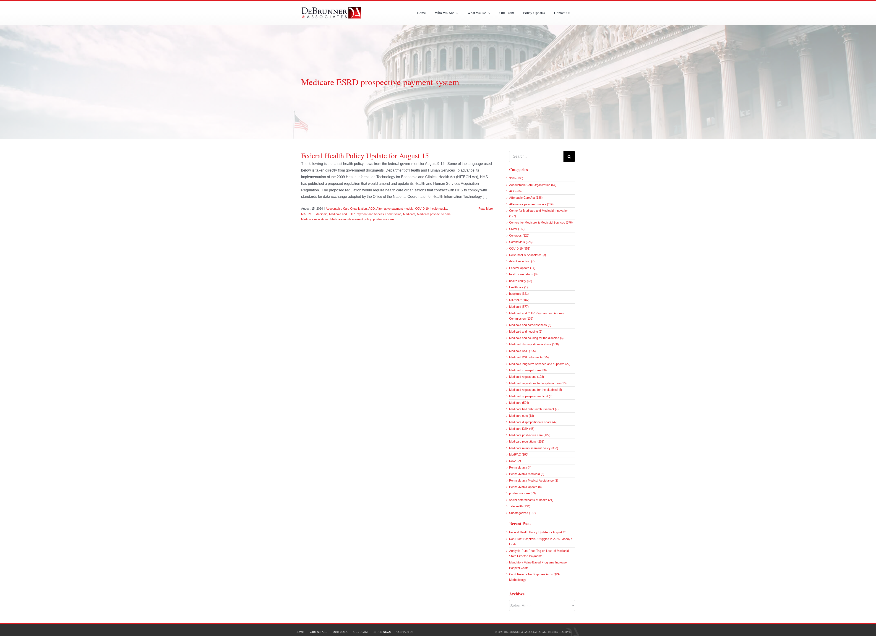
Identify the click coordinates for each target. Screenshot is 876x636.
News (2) (515, 461)
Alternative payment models (394, 208)
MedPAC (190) (518, 454)
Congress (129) (519, 235)
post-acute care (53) (522, 493)
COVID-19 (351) (519, 248)
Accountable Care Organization (346, 208)
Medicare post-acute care (434, 214)
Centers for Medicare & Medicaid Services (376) (541, 222)
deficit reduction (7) (521, 261)
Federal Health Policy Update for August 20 (537, 532)
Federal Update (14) (522, 268)
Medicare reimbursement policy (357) (533, 448)
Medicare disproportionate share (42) (533, 422)
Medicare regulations (314, 219)
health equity (438, 208)
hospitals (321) (519, 293)
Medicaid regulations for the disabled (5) (535, 389)
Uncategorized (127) (522, 513)
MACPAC (307, 214)
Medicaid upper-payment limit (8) (530, 396)
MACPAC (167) (519, 300)
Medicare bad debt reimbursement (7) (533, 409)
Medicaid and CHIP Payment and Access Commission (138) (536, 316)
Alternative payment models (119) (531, 204)
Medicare (409, 214)
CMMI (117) (516, 229)
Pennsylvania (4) (520, 467)
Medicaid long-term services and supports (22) (539, 364)
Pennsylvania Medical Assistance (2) (533, 480)
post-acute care (383, 219)
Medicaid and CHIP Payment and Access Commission (365, 214)
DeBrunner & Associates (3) (527, 255)
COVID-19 (422, 208)
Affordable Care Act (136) (525, 197)
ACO (371, 208)
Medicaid (321, 214)
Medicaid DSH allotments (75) (529, 357)
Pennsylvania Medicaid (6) (526, 474)
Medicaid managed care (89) (528, 370)
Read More (485, 208)
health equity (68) (520, 281)
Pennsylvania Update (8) (525, 487)
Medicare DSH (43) (521, 428)
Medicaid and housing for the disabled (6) (536, 338)
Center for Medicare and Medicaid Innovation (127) (538, 213)
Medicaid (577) (519, 306)
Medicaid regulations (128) (526, 376)
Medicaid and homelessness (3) (530, 325)
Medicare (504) (519, 402)
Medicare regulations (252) (526, 441)
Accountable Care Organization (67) (532, 185)
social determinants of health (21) (531, 500)
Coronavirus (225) (520, 242)
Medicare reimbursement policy (350, 219)
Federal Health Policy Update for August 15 (365, 155)
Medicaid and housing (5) (525, 331)
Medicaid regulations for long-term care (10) (537, 383)
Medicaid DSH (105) (522, 351)
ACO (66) (515, 191)
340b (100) (516, 178)
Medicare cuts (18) (521, 415)
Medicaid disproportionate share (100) (534, 344)
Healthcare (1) (518, 287)
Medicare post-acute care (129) (529, 435)
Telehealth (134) (519, 506)
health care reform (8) (523, 274)
